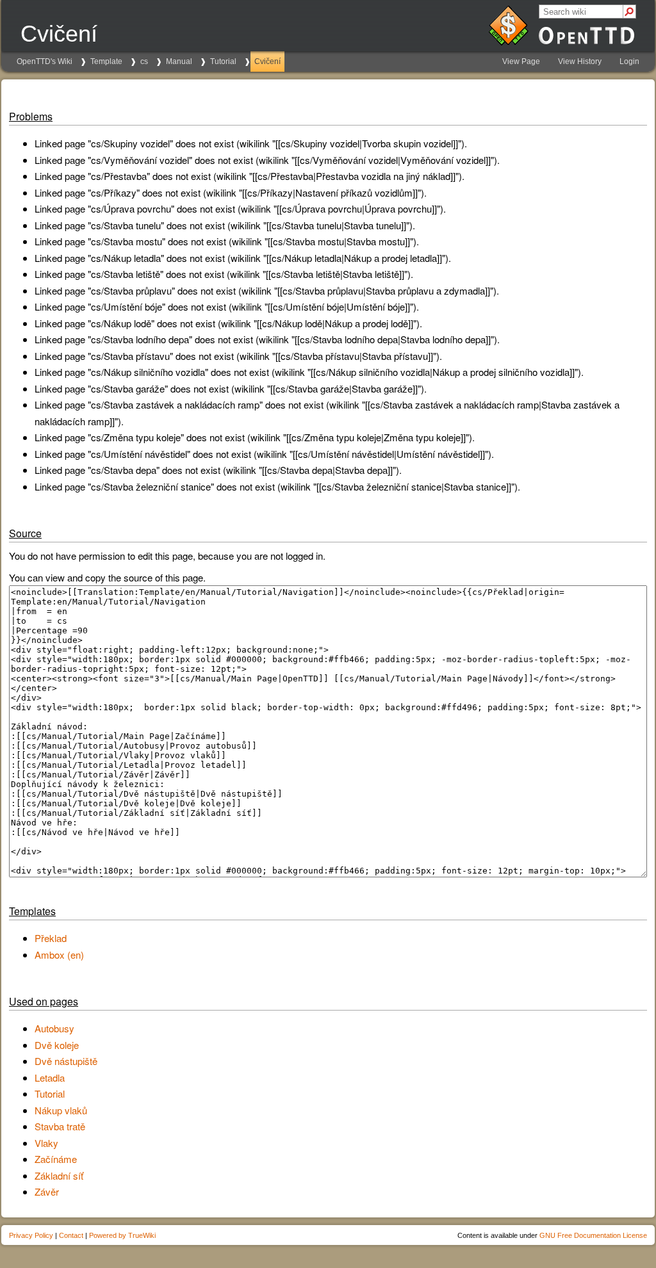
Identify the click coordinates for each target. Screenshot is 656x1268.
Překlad (51, 938)
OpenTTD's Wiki (44, 61)
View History (580, 61)
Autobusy (54, 1028)
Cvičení (267, 61)
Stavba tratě (60, 1126)
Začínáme (56, 1159)
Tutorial (223, 61)
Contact (71, 1235)
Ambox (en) (59, 954)
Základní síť (59, 1175)
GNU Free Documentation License (593, 1235)
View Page (521, 61)
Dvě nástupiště (66, 1061)
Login (629, 61)
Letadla (50, 1077)
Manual (179, 61)
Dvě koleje (57, 1045)
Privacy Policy (31, 1235)
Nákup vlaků (61, 1110)
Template (106, 61)
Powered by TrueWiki (122, 1235)
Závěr (47, 1191)
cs (144, 61)
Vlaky (46, 1143)
